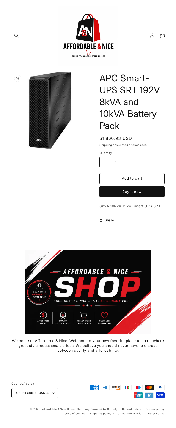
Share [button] (109, 220)
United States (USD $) (32, 393)
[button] (16, 36)
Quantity (105, 153)
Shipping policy (100, 413)
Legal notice (156, 413)
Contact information (129, 413)
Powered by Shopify (104, 409)
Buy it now (132, 191)
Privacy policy (155, 409)
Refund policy (131, 409)
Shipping (105, 145)
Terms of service (74, 413)
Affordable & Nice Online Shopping (66, 409)
